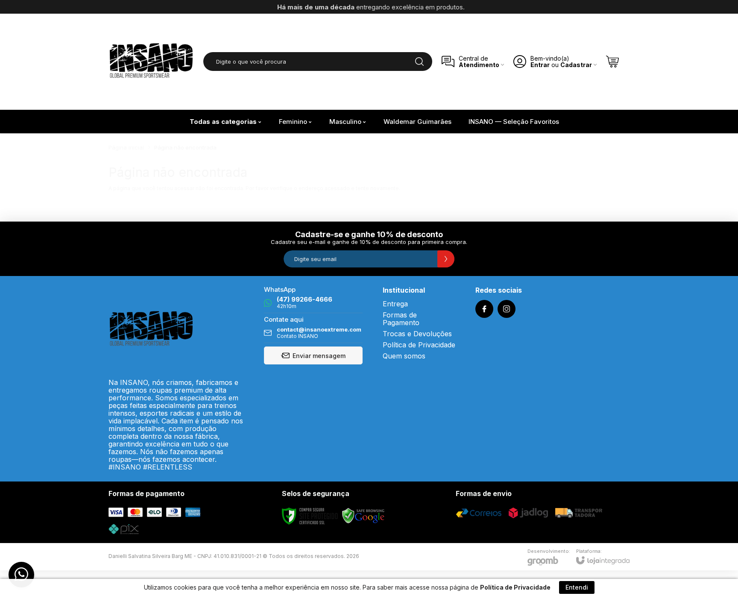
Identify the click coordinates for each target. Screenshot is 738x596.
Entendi (576, 587)
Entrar (540, 65)
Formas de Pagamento (401, 319)
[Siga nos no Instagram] (506, 309)
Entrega (395, 303)
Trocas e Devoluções (417, 333)
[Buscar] (419, 61)
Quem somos (404, 356)
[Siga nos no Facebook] (484, 309)
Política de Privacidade (419, 345)
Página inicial (126, 147)
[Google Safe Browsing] (363, 515)
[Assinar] (445, 258)
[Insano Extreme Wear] (151, 61)
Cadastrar (576, 65)
